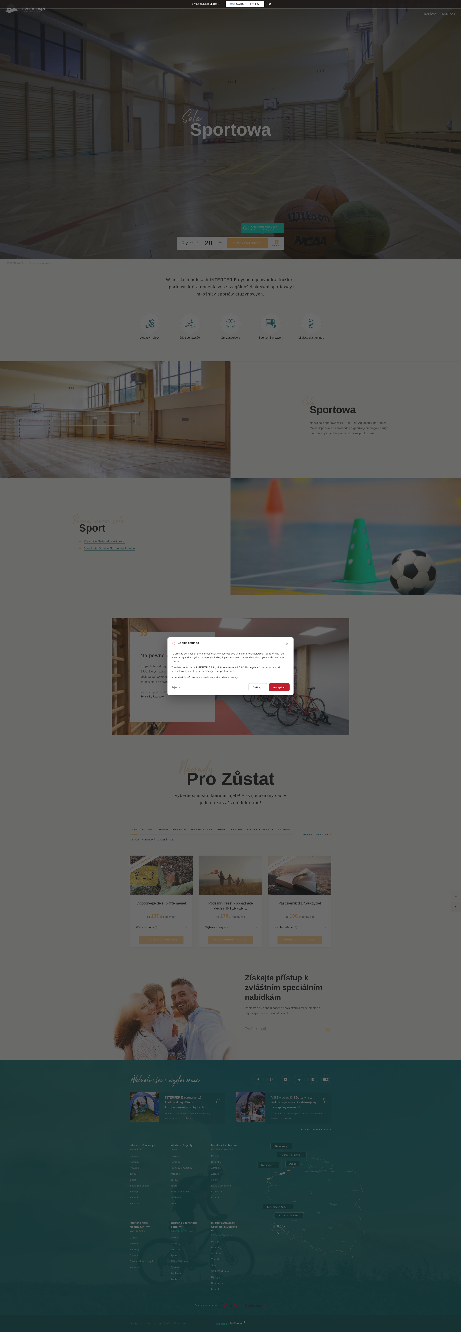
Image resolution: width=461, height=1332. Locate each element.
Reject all (176, 687)
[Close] (270, 4)
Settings (258, 687)
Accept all (279, 687)
